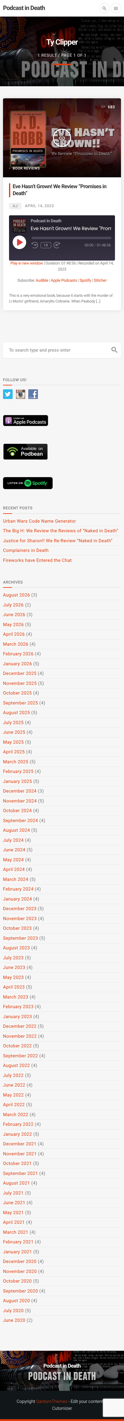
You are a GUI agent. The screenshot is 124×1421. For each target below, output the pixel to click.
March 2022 (15, 1114)
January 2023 (17, 1016)
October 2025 (17, 693)
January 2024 (17, 899)
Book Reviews (26, 168)
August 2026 (16, 595)
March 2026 (15, 644)
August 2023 (16, 948)
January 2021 (17, 1252)
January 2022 (17, 1134)
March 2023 (15, 997)
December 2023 (19, 908)
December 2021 (19, 1144)
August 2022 (16, 1065)
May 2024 (13, 859)
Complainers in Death (26, 550)
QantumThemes (51, 1401)
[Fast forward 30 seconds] (57, 245)
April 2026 (14, 634)
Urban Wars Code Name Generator (39, 521)
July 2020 (13, 1310)
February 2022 (18, 1124)
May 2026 (13, 624)
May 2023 (13, 977)
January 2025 (17, 781)
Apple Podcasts (64, 280)
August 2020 (16, 1300)
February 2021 (18, 1242)
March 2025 (15, 761)
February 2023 (18, 1006)
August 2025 (16, 712)
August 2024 (16, 830)
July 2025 (13, 722)
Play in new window (27, 263)
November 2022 (20, 1036)
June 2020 (14, 1320)
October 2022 (17, 1046)
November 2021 (20, 1154)
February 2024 (18, 889)
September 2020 (20, 1291)
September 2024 (20, 820)
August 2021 (16, 1183)
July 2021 (13, 1193)
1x (46, 245)
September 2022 (20, 1056)
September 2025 (20, 703)
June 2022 (14, 1085)
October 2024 (17, 810)
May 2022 (13, 1095)
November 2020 (20, 1271)
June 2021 (14, 1202)
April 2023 (14, 987)
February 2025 (18, 771)
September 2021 (20, 1173)
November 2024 (20, 801)
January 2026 (17, 663)
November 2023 (20, 918)
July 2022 (13, 1075)
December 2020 (19, 1261)
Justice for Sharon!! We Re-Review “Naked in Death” (58, 540)
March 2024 (15, 879)
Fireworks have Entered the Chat (37, 560)
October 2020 (17, 1281)
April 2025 (14, 752)
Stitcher (100, 280)
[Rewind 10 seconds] (35, 245)
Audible (42, 280)
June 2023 (14, 967)
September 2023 (20, 938)
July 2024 (13, 840)
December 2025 (19, 673)
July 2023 (13, 958)
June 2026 (14, 614)
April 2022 (14, 1104)
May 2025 (13, 742)
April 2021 (14, 1222)
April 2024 (14, 869)
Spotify (85, 280)
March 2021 (15, 1232)
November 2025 (20, 683)
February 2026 (18, 654)
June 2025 (14, 732)
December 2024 (19, 791)
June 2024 (14, 850)
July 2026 (13, 605)
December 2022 (19, 1026)
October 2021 (17, 1163)
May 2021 (13, 1212)
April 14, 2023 (39, 206)
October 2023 (17, 928)
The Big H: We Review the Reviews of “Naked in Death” (60, 530)
